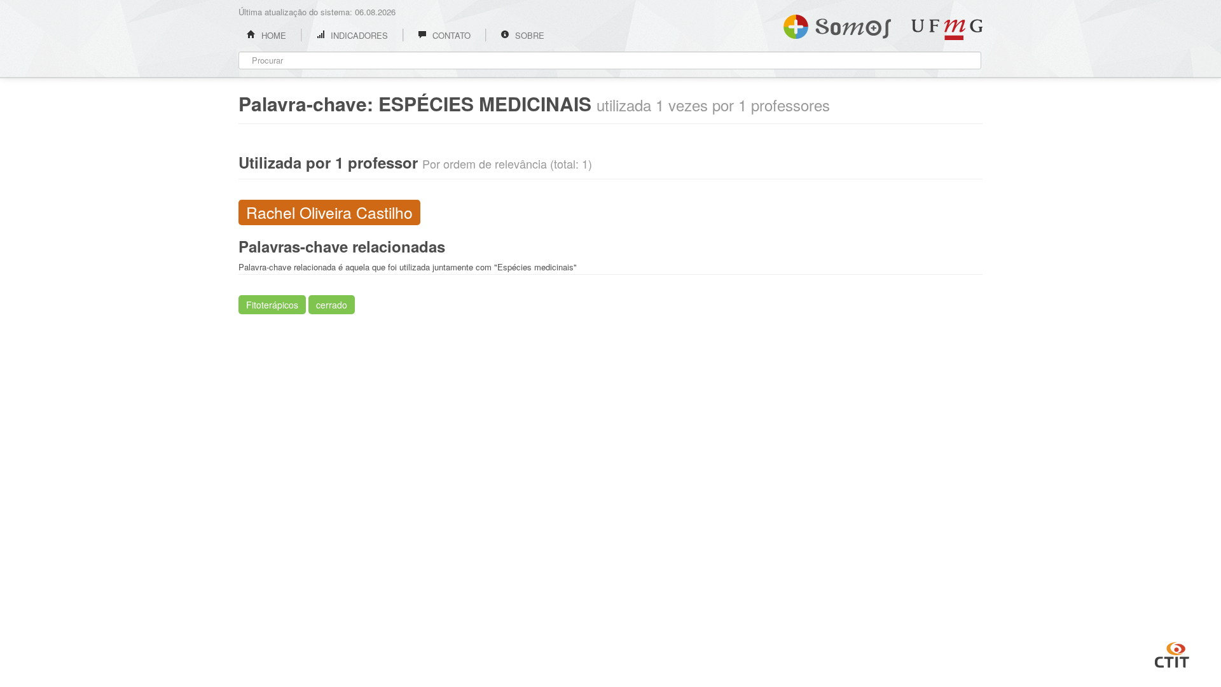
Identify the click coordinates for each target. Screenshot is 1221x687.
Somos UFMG (837, 24)
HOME (272, 35)
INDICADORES (358, 35)
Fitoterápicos (272, 304)
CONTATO (450, 35)
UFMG (947, 29)
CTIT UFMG (1172, 653)
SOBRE (528, 35)
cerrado (331, 304)
